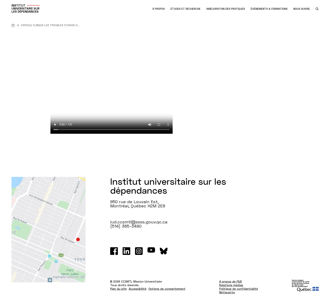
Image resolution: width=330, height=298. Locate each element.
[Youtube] (151, 251)
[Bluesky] (163, 251)
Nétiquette (227, 292)
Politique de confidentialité (238, 288)
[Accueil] (16, 25)
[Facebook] (114, 251)
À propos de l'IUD (230, 281)
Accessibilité (137, 288)
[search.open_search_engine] (317, 8)
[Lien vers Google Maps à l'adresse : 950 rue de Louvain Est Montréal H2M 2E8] (48, 229)
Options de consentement (166, 288)
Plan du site (118, 288)
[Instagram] (139, 251)
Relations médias (231, 285)
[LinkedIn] (126, 251)
